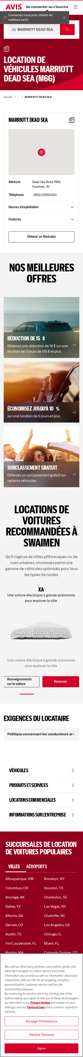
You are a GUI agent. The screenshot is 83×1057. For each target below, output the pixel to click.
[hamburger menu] (75, 7)
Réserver (60, 682)
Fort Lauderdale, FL (21, 943)
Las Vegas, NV (55, 906)
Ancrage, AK (15, 897)
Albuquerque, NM (20, 879)
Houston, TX (53, 888)
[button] (41, 152)
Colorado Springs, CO (60, 952)
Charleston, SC (55, 897)
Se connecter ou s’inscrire (47, 7)
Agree (41, 1048)
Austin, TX (13, 934)
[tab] (16, 866)
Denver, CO (14, 925)
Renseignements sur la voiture (19, 681)
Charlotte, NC (54, 915)
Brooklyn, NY (54, 879)
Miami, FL (51, 943)
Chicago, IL (53, 934)
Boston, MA (15, 952)
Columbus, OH (17, 888)
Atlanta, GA (14, 915)
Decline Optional (41, 1034)
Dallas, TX (13, 906)
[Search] (67, 29)
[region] (41, 1005)
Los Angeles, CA (57, 925)
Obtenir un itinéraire (41, 237)
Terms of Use (35, 1007)
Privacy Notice (40, 1002)
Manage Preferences (41, 1021)
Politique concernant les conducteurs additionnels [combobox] (39, 734)
